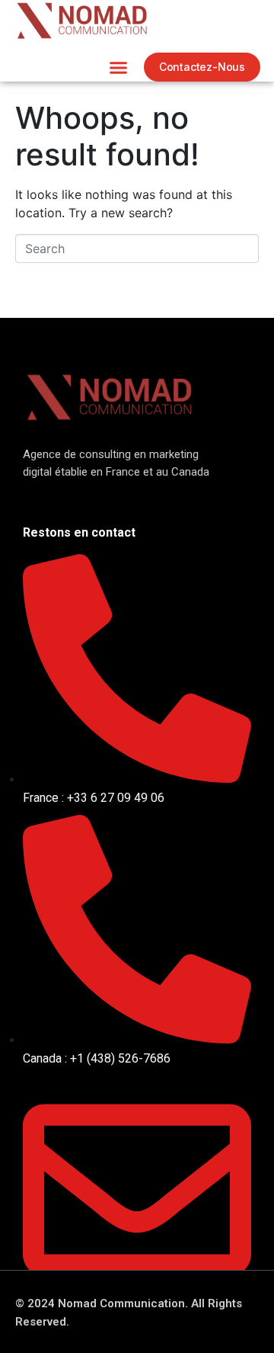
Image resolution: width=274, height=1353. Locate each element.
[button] (118, 67)
